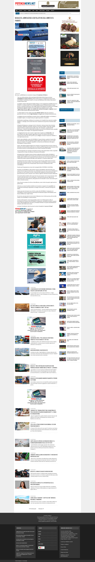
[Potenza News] (25, 4)
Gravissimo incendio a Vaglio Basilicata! (39, 350)
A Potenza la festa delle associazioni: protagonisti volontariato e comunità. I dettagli (73, 206)
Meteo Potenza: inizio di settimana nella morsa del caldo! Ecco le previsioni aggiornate (73, 273)
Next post (40, 508)
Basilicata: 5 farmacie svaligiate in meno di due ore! (41, 471)
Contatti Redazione (64, 549)
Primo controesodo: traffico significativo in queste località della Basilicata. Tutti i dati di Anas (73, 243)
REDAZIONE (47, 10)
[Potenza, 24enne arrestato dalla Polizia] (62, 195)
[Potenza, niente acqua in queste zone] (62, 219)
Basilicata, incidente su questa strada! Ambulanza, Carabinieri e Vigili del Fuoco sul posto (73, 292)
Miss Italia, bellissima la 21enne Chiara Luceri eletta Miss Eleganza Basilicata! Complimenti (73, 143)
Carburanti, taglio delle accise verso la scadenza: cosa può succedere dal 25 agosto (73, 334)
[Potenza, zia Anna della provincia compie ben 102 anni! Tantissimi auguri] (62, 163)
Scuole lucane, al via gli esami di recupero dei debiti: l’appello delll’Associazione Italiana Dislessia (73, 131)
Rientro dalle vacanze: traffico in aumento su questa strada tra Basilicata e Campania (73, 316)
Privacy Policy (63, 547)
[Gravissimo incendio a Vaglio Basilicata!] (22, 355)
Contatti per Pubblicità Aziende (67, 541)
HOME (16, 10)
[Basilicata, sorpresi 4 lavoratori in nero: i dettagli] (62, 329)
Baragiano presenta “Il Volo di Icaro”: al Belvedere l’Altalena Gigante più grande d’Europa (73, 77)
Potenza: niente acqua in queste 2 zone (73, 88)
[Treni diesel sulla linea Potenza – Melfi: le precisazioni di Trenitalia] (62, 126)
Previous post (33, 508)
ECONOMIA (29, 10)
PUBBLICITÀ (52, 10)
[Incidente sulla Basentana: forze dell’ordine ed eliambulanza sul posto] (62, 354)
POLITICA (25, 10)
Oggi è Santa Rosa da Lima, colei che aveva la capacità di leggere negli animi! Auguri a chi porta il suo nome (73, 298)
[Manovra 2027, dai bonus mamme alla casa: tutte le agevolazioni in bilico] (62, 225)
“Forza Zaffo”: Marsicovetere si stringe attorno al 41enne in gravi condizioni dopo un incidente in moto (73, 101)
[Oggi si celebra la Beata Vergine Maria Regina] (62, 342)
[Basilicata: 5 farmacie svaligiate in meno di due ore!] (22, 476)
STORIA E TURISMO (42, 10)
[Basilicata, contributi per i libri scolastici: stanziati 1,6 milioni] (62, 96)
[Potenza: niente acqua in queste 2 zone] (62, 90)
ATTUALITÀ (20, 10)
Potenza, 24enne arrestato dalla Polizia (73, 192)
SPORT (33, 10)
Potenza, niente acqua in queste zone (72, 216)
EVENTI (37, 10)
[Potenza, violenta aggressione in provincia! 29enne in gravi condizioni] (62, 84)
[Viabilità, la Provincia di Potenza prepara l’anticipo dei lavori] (62, 182)
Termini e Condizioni (65, 544)
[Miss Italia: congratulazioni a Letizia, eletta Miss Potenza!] (62, 305)
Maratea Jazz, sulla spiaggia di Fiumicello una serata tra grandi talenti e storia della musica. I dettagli (73, 279)
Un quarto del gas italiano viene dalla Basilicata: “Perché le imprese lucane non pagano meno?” (73, 255)
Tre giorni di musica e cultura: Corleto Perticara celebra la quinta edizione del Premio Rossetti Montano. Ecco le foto (73, 137)
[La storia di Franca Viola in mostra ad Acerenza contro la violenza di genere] (62, 201)
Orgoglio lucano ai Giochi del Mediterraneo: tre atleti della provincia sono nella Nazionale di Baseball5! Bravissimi (73, 249)
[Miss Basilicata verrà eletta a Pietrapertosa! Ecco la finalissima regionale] (22, 488)
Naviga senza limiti (64, 552)
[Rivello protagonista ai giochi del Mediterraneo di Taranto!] (62, 311)
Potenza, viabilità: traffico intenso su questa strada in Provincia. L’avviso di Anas (73, 261)
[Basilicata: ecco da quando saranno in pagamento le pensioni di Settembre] (22, 383)
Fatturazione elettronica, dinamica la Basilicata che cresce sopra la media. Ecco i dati (73, 230)
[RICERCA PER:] (73, 13)
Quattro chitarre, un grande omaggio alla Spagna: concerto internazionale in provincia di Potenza (73, 267)
